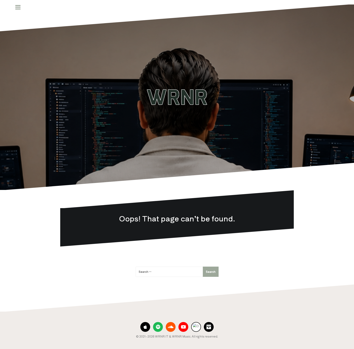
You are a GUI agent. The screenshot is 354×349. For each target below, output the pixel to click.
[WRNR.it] (177, 97)
